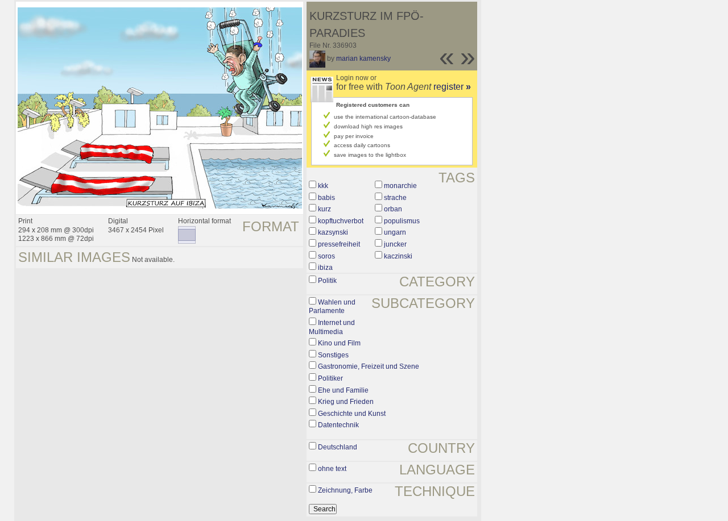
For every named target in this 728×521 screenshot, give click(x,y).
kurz (324, 209)
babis (326, 198)
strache (395, 198)
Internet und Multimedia (332, 327)
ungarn (395, 232)
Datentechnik (338, 425)
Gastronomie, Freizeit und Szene (368, 366)
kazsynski (333, 232)
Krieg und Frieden (346, 402)
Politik (327, 281)
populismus (402, 221)
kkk (323, 186)
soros (326, 256)
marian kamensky (363, 58)
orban (393, 209)
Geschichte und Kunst (352, 414)
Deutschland (337, 447)
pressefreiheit (339, 244)
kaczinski (398, 256)
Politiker (330, 378)
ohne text (332, 469)
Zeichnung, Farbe (345, 490)
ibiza (325, 268)
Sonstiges (333, 355)
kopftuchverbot (340, 221)
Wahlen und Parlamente (332, 306)
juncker (395, 244)
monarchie (400, 186)
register (452, 86)
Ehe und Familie (343, 390)
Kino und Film (339, 343)
